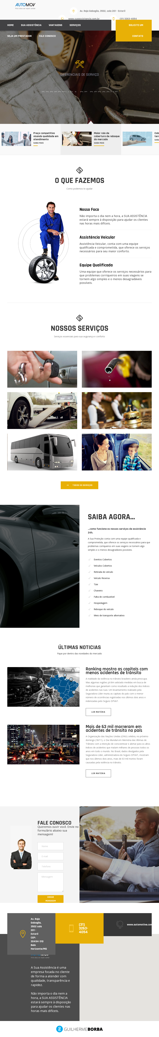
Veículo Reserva (102, 578)
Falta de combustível (104, 596)
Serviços (75, 25)
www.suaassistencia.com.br (84, 19)
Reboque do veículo (104, 609)
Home (10, 25)
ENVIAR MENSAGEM (50, 899)
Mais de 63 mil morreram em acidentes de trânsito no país (114, 728)
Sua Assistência (31, 25)
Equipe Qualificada (96, 265)
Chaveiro (98, 590)
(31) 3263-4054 (128, 19)
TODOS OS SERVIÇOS (83, 485)
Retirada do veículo (103, 571)
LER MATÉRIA (98, 712)
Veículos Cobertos (103, 565)
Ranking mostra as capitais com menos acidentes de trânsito (117, 671)
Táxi (96, 584)
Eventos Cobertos (103, 559)
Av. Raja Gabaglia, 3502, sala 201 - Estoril (102, 11)
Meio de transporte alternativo (109, 615)
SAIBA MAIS (82, 95)
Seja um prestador (19, 36)
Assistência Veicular (97, 237)
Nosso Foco (89, 209)
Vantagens (55, 25)
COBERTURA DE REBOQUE (79, 82)
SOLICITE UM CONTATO (136, 30)
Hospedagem (100, 602)
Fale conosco (47, 36)
